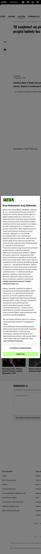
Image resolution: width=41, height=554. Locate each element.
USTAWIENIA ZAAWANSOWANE (20, 348)
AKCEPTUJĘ (20, 354)
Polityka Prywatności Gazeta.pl (13, 281)
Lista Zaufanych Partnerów (12, 341)
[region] (20, 277)
